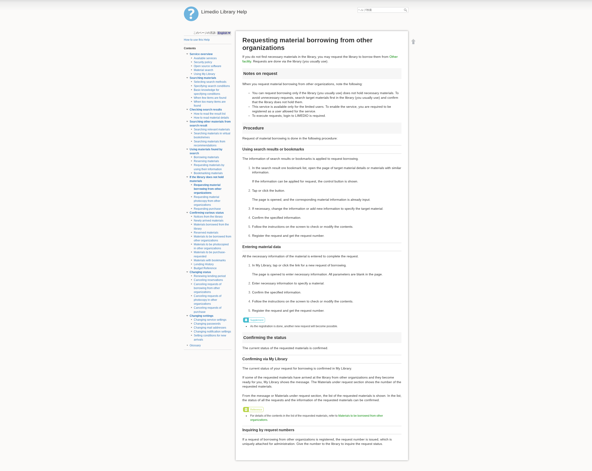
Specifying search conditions (212, 86)
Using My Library (204, 74)
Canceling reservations (208, 280)
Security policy (203, 62)
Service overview (201, 54)
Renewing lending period (210, 276)
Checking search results (206, 109)
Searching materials (203, 78)
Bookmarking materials (208, 173)
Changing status (200, 272)
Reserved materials (206, 232)
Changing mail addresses (210, 327)
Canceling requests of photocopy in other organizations (207, 299)
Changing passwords (207, 323)
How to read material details (211, 117)
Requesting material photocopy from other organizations (207, 200)
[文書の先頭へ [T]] (413, 41)
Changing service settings (210, 319)
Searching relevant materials (212, 129)
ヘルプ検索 (406, 10)
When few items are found (210, 97)
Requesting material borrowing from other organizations (208, 188)
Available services (205, 58)
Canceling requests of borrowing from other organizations (207, 288)
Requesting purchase (207, 208)
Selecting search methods (210, 81)
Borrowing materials (206, 157)
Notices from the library (208, 216)
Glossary (195, 345)
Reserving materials (206, 161)
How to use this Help (197, 39)
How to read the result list (209, 113)
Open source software (207, 66)
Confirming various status (207, 212)
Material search (203, 70)
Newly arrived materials (208, 220)
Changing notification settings (212, 331)
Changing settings (201, 315)
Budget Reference (205, 268)
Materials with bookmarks (210, 260)
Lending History (204, 264)
